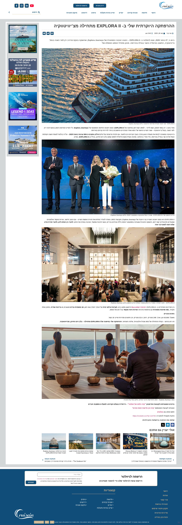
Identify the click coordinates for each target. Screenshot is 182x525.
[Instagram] (22, 6)
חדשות (144, 13)
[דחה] (179, 522)
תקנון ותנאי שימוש (160, 508)
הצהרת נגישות (161, 504)
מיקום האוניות (71, 13)
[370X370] (23, 120)
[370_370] (23, 153)
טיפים (93, 13)
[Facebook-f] (16, 6)
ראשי (153, 13)
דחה (47, 522)
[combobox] (26, 12)
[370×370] (23, 86)
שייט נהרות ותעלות (107, 13)
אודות (165, 495)
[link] (160, 412)
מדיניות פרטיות (161, 513)
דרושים (84, 13)
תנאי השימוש (53, 478)
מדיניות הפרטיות (42, 478)
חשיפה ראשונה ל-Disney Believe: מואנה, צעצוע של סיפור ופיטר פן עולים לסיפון (135, 453)
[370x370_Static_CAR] (23, 52)
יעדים (121, 13)
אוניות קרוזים (132, 13)
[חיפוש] (9, 12)
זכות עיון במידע (161, 517)
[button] (52, 33)
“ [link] (143, 408)
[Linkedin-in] (27, 6)
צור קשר (164, 500)
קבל (52, 522)
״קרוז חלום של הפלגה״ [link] (137, 404)
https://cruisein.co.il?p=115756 (144, 416)
